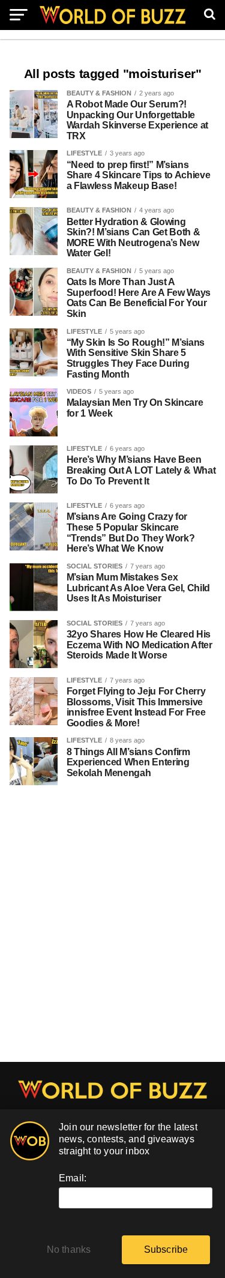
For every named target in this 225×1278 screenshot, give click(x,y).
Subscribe (166, 1249)
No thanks (69, 1249)
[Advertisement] (112, 930)
